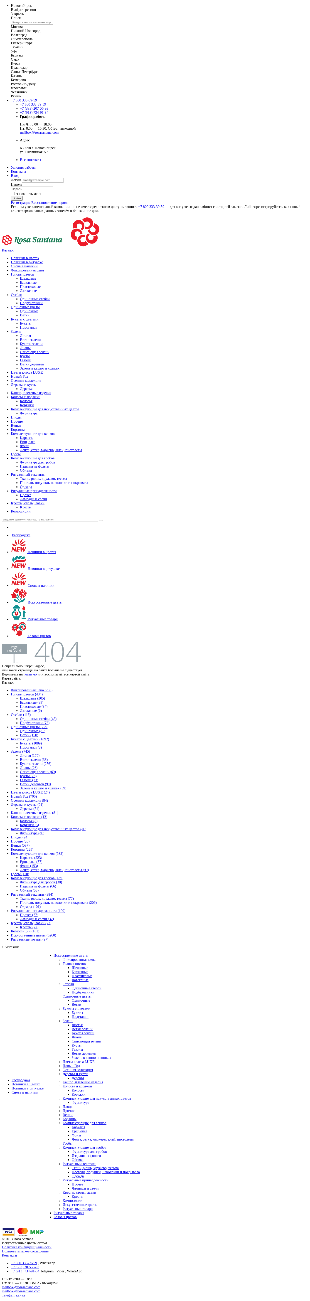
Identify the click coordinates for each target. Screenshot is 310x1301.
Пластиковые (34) (33, 706)
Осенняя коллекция (26, 380)
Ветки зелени (30, 340)
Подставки (28, 327)
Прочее (25, 495)
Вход (15, 175)
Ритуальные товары (42, 619)
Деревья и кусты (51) (27, 804)
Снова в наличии (24, 266)
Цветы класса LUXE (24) (30, 792)
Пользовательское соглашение (25, 1251)
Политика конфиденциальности (27, 1247)
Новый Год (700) (24, 796)
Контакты (18, 171)
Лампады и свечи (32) (37, 919)
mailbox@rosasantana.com (39, 132)
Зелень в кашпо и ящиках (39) (43, 788)
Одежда (26, 487)
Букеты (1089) (31, 743)
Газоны (25, 360)
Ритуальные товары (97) (29, 939)
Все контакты (30, 160)
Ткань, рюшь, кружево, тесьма (43, 478)
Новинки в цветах (25, 258)
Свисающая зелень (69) (38, 772)
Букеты (25, 323)
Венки (16, 425)
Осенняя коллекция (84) (29, 800)
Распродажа (21, 535)
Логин (16, 180)
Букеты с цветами (25, 319)
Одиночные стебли (35, 299)
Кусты (25, 356)
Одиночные (29, 311)
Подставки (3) (31, 747)
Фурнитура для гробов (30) (41, 882)
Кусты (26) (28, 776)
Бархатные (28, 282)
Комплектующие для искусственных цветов (45, 409)
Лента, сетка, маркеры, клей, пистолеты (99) (54, 870)
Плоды (16, 417)
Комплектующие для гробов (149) (37, 878)
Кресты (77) (29, 927)
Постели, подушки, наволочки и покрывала (54, 483)
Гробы (16, 454)
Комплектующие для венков (33, 434)
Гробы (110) (20, 874)
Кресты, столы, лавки (27, 503)
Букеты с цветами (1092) (30, 739)
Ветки (25, 315)
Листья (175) (29, 755)
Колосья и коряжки (25, 397)
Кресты (26, 507)
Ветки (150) (29, 735)
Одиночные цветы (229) (29, 727)
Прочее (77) (29, 915)
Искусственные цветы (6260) (33, 935)
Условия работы (23, 167)
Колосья (26, 401)
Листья (25, 336)
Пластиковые (30, 286)
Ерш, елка (27, 442)
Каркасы (26, 438)
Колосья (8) (28, 821)
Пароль (16, 184)
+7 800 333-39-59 (24, 100)
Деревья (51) (29, 809)
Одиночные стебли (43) (38, 719)
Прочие (17, 421)
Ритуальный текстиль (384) (32, 894)
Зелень (16, 331)
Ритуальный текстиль (27, 474)
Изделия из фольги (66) (38, 886)
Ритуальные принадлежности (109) (38, 911)
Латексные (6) (31, 710)
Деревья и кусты (24, 385)
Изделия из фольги (34, 466)
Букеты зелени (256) (35, 764)
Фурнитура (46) (32, 833)
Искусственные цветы (44, 602)
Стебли (16, 295)
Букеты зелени (31, 344)
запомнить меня (28, 194)
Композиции (21, 511)
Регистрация (20, 203)
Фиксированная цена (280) (31, 690)
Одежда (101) (30, 907)
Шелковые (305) (32, 698)
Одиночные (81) (32, 731)
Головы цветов (22, 274)
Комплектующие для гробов (33, 458)
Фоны (24, 446)
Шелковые (28, 278)
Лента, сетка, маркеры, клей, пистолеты (51, 450)
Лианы (25, 348)
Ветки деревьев (32, 364)
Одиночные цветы (25, 307)
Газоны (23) (29, 780)
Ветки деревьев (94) (35, 784)
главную (30, 674)
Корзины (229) (22, 849)
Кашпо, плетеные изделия (31, 393)
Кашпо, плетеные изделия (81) (34, 813)
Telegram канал (13, 1295)
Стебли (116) (21, 715)
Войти (17, 198)
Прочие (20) (20, 841)
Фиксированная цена (27, 270)
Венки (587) (20, 845)
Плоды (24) (19, 837)
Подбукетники (31, 303)
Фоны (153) (29, 866)
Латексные (28, 291)
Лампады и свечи (33, 499)
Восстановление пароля (49, 203)
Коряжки (27, 405)
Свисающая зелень (34, 352)
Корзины (18, 429)
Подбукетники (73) (34, 723)
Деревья (26, 389)
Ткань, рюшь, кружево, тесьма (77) (47, 898)
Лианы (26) (28, 768)
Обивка (26, 470)
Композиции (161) (25, 931)
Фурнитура (28, 413)
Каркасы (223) (31, 858)
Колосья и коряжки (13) (29, 817)
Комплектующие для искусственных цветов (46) (48, 829)
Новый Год (19, 376)
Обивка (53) (29, 890)
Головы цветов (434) (27, 694)
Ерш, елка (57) (31, 862)
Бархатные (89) (31, 702)
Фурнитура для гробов (37, 462)
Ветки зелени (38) (34, 759)
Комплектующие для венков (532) (37, 853)
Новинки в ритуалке (27, 262)
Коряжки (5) (29, 825)
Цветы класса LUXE (27, 372)
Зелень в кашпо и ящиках (39, 368)
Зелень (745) (20, 751)
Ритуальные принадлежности (34, 491)
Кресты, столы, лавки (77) (31, 923)
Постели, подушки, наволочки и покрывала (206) (58, 902)
